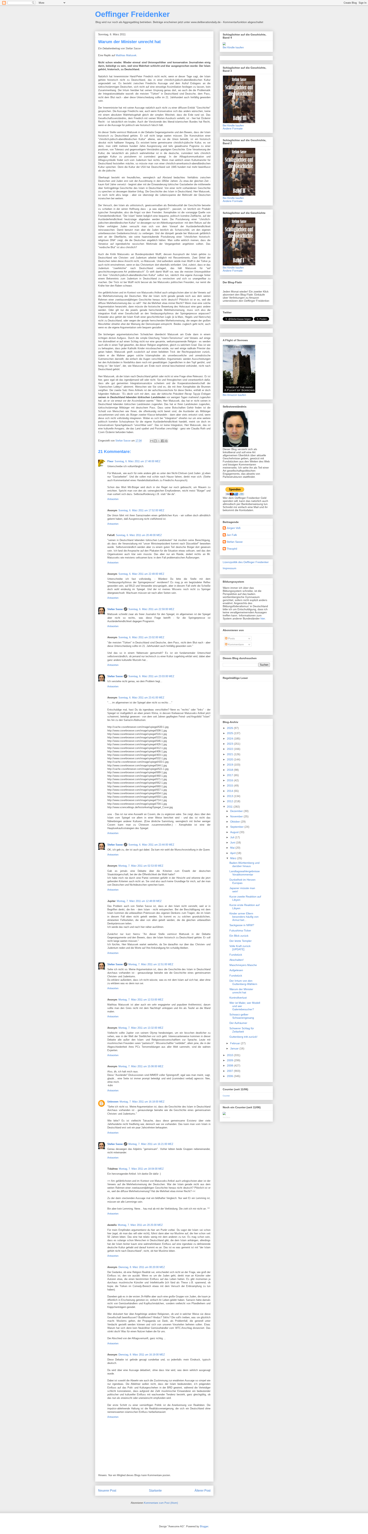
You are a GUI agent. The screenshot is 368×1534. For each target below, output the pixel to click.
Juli (232, 837)
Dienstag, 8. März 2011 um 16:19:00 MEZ (141, 1354)
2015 (230, 785)
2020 (230, 759)
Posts (231, 638)
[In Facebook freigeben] (162, 441)
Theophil (232, 548)
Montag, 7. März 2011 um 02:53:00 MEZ (140, 865)
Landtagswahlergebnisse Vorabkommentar (244, 873)
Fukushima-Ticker (240, 930)
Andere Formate (233, 128)
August (234, 832)
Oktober (235, 821)
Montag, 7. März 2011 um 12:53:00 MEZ (140, 999)
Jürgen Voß (234, 527)
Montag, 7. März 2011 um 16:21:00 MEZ (150, 1144)
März (233, 858)
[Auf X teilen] (159, 441)
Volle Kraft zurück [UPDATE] (240, 947)
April (233, 853)
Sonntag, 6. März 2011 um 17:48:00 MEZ (137, 461)
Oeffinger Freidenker (132, 14)
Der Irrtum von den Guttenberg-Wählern (243, 982)
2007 (230, 1070)
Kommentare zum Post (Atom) (161, 1502)
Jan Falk (232, 534)
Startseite (155, 1490)
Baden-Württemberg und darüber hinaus (244, 864)
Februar (235, 1043)
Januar (234, 1048)
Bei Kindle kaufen (233, 47)
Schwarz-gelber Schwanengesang (241, 1016)
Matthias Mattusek (126, 55)
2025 (230, 733)
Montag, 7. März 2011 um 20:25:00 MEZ (140, 1225)
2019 (230, 764)
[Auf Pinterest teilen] (166, 441)
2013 (230, 796)
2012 (230, 801)
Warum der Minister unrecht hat (241, 991)
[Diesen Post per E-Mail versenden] (152, 441)
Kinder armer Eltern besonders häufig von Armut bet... (244, 916)
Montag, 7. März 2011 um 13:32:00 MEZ (140, 1027)
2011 (230, 806)
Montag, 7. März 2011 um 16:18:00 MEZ (142, 1101)
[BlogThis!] (155, 441)
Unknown (112, 1101)
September (237, 826)
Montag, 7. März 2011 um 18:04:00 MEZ (141, 1168)
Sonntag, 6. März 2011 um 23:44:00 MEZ (151, 844)
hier (262, 618)
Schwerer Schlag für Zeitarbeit (241, 1030)
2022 (230, 748)
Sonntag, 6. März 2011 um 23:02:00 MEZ (141, 637)
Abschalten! (236, 959)
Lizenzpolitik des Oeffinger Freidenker (246, 562)
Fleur (110, 461)
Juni (233, 842)
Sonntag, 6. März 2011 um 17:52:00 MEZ (141, 510)
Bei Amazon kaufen (234, 394)
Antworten (112, 499)
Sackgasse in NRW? (241, 925)
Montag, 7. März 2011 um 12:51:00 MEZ (150, 964)
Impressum (229, 568)
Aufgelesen (236, 970)
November (237, 816)
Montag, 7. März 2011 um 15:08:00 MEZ (140, 1066)
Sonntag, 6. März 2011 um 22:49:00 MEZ (141, 573)
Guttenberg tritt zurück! (243, 1036)
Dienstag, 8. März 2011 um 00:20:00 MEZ (141, 1267)
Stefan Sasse (115, 609)
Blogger (204, 1526)
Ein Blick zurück (238, 935)
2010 (230, 1055)
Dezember (237, 811)
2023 (230, 743)
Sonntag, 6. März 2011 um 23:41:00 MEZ (141, 697)
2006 (230, 1076)
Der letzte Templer (240, 940)
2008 (230, 1065)
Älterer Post (202, 1490)
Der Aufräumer (238, 1022)
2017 (230, 775)
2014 (230, 790)
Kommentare (235, 644)
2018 (230, 769)
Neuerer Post (107, 1490)
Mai (232, 847)
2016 (230, 780)
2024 (230, 738)
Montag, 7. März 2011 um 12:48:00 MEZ (139, 901)
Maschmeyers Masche (243, 965)
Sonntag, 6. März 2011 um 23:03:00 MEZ (151, 676)
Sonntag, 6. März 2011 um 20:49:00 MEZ (139, 535)
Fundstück (235, 954)
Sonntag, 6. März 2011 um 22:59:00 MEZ (151, 609)
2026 (230, 728)
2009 (230, 1060)
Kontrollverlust (238, 997)
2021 (230, 754)
